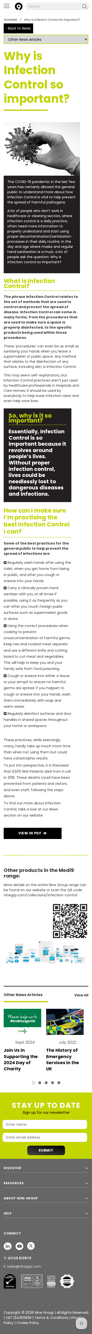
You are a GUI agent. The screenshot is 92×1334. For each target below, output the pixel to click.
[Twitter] (31, 1245)
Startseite (10, 20)
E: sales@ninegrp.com (22, 1266)
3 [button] (46, 1082)
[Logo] (19, 5)
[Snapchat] (8, 1245)
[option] (25, 1043)
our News (50, 809)
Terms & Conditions (51, 1317)
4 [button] (52, 1082)
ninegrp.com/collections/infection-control (40, 895)
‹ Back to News (18, 28)
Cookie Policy (27, 1322)
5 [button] (58, 1082)
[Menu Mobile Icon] (7, 6)
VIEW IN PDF (30, 833)
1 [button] (33, 1082)
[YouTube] (19, 1245)
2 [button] (39, 1082)
